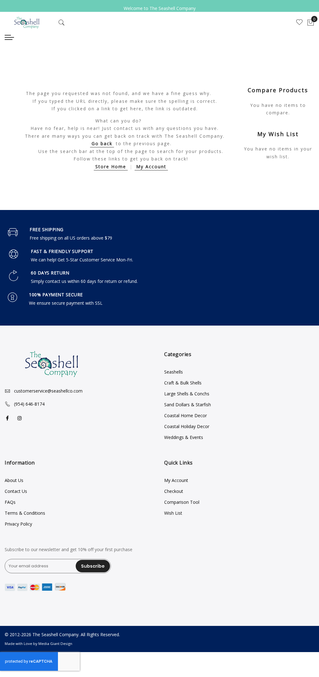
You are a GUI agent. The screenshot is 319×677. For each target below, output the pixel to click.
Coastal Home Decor (185, 415)
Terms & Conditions (25, 513)
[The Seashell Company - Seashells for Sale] (27, 22)
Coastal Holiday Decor (186, 426)
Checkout (173, 491)
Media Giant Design (55, 643)
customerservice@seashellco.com (48, 391)
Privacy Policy (18, 524)
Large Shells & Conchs (186, 394)
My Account (151, 166)
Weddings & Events (183, 437)
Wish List (173, 513)
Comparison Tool (181, 502)
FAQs (10, 502)
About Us (14, 480)
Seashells (173, 372)
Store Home (110, 166)
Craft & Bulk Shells (183, 383)
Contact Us (16, 491)
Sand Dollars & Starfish (187, 405)
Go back (102, 143)
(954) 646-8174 (29, 404)
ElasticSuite (47, 674)
